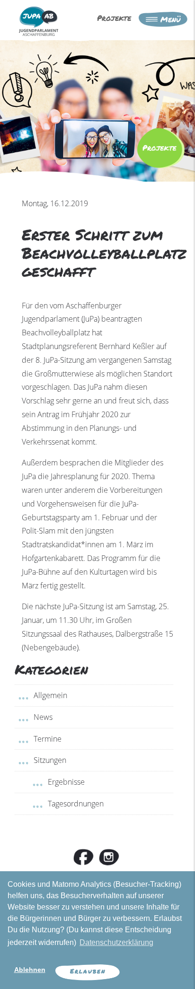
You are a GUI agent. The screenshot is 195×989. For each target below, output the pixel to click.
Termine (48, 739)
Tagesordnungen (76, 803)
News (43, 717)
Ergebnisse (66, 782)
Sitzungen (50, 760)
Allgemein (50, 695)
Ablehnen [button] (29, 969)
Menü (169, 19)
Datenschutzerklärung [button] (116, 942)
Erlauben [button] (88, 971)
